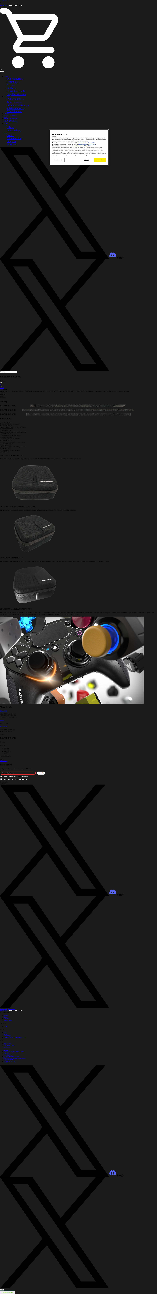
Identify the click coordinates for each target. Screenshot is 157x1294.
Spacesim (14, 101)
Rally (11, 87)
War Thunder (14, 111)
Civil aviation (16, 108)
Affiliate (11, 144)
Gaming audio (8, 1020)
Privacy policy (8, 1055)
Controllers (8, 113)
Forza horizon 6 (16, 91)
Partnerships (14, 130)
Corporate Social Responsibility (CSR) (15, 1037)
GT (10, 84)
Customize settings (7, 1292)
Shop (5, 117)
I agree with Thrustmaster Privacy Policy (15, 779)
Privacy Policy (91, 142)
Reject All (86, 160)
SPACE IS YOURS (9, 120)
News (10, 135)
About (5, 125)
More (5, 133)
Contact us (7, 1053)
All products (15, 98)
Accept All (99, 160)
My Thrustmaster (16, 94)
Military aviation (18, 105)
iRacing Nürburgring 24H (11, 118)
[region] (79, 147)
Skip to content (4, 1)
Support (11, 141)
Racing (6, 76)
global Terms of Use (78, 145)
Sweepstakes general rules (11, 1056)
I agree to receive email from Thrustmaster (16, 776)
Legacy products (8, 1059)
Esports (6, 123)
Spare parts (7, 1047)
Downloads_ (11, 1009)
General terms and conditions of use (14, 1051)
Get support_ (3, 1009)
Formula (13, 81)
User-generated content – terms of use (14, 1058)
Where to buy (14, 138)
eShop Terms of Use (82, 142)
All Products (15, 78)
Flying (6, 96)
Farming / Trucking (10, 115)
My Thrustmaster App (10, 1061)
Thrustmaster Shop (9, 1045)
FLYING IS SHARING (11, 121)
